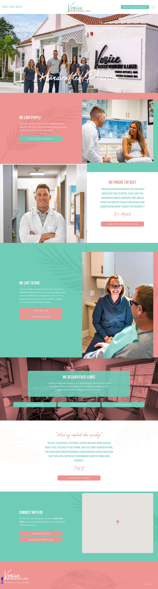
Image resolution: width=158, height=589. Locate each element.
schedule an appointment (40, 539)
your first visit (40, 310)
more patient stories (79, 478)
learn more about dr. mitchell (122, 224)
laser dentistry (79, 404)
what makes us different (41, 138)
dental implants (35, 404)
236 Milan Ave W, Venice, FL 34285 (16, 582)
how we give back (40, 317)
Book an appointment (134, 7)
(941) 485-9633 (12, 7)
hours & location (40, 533)
